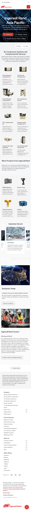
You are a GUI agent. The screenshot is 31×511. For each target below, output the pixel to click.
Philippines (6, 459)
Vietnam (6, 466)
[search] (28, 2)
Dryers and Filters (8, 403)
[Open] (28, 7)
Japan (5, 468)
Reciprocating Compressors (11, 394)
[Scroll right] (8, 258)
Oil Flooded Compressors (10, 399)
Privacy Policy (6, 492)
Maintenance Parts (8, 435)
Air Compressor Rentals (9, 430)
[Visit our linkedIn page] (11, 475)
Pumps (5, 407)
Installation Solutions (9, 432)
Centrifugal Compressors (10, 401)
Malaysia (6, 457)
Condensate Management (10, 428)
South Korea (7, 470)
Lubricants (6, 426)
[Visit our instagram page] (19, 475)
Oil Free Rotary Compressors (11, 396)
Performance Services (9, 422)
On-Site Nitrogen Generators (11, 405)
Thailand (6, 464)
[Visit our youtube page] (15, 475)
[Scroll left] (3, 258)
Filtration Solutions (8, 424)
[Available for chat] (27, 507)
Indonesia (6, 455)
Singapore (6, 461)
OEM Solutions (7, 414)
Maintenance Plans (8, 419)
